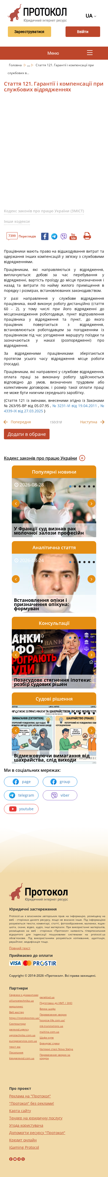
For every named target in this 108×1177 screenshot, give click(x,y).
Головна (16, 65)
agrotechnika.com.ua (22, 1035)
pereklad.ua (47, 997)
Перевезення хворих (53, 1014)
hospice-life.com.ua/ (52, 1020)
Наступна (88, 421)
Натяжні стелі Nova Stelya (56, 1049)
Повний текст (19, 948)
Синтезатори (17, 1023)
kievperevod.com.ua (21, 1058)
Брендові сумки (50, 1043)
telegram (26, 795)
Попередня (21, 421)
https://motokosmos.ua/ (24, 1018)
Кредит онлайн (23, 1139)
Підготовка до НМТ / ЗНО (56, 1003)
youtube (26, 808)
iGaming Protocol (24, 1147)
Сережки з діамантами (23, 995)
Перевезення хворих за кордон (55, 1056)
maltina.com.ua (49, 1032)
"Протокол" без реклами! (31, 1103)
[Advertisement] (54, 153)
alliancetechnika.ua (21, 1000)
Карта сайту (20, 1110)
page (26, 781)
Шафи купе (47, 1037)
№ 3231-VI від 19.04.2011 (74, 405)
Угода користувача (26, 1125)
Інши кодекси (17, 221)
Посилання (16, 1052)
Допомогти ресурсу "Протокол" (37, 1132)
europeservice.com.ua (23, 1041)
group (65, 781)
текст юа (14, 1046)
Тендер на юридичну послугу (35, 1117)
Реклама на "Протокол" (30, 1095)
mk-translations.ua (51, 1026)
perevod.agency (19, 1029)
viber (65, 795)
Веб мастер (16, 1012)
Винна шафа (48, 1009)
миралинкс (16, 1006)
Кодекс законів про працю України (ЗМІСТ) (44, 210)
